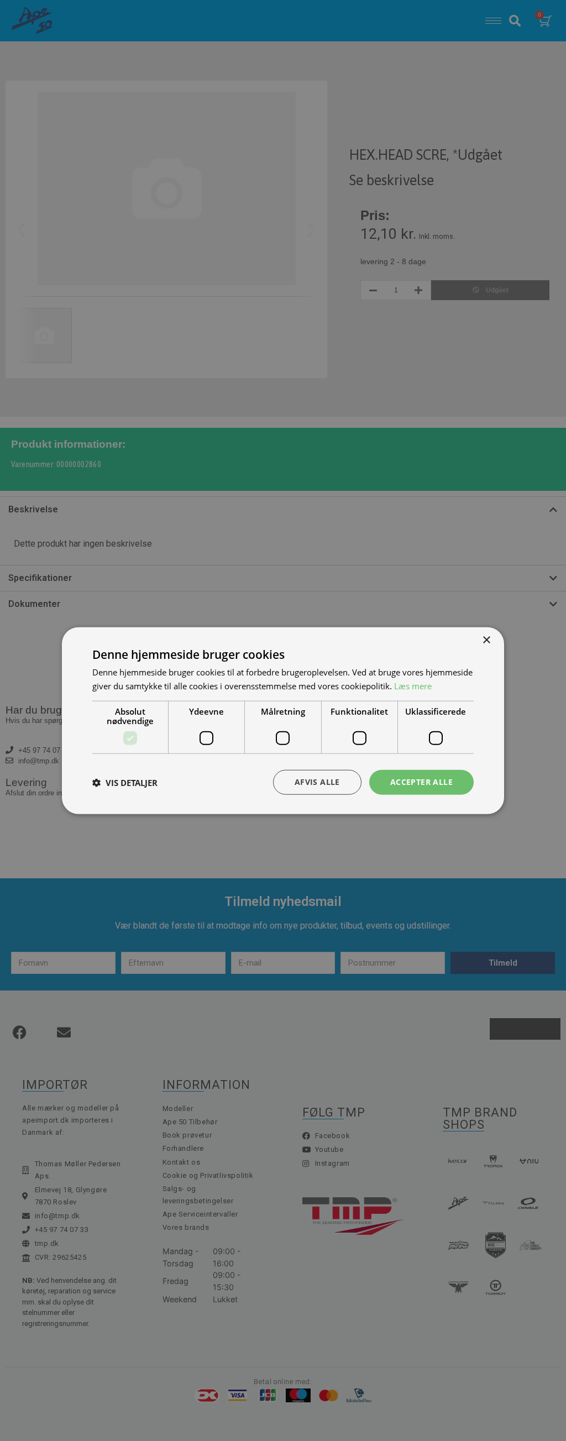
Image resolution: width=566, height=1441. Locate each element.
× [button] (486, 640)
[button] (125, 782)
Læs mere (413, 685)
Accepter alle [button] (421, 782)
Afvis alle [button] (317, 782)
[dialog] (283, 720)
